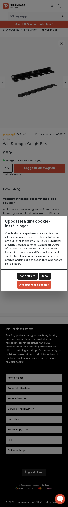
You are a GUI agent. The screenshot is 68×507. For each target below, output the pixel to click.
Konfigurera (27, 276)
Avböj (44, 276)
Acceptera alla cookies (34, 285)
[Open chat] (60, 499)
